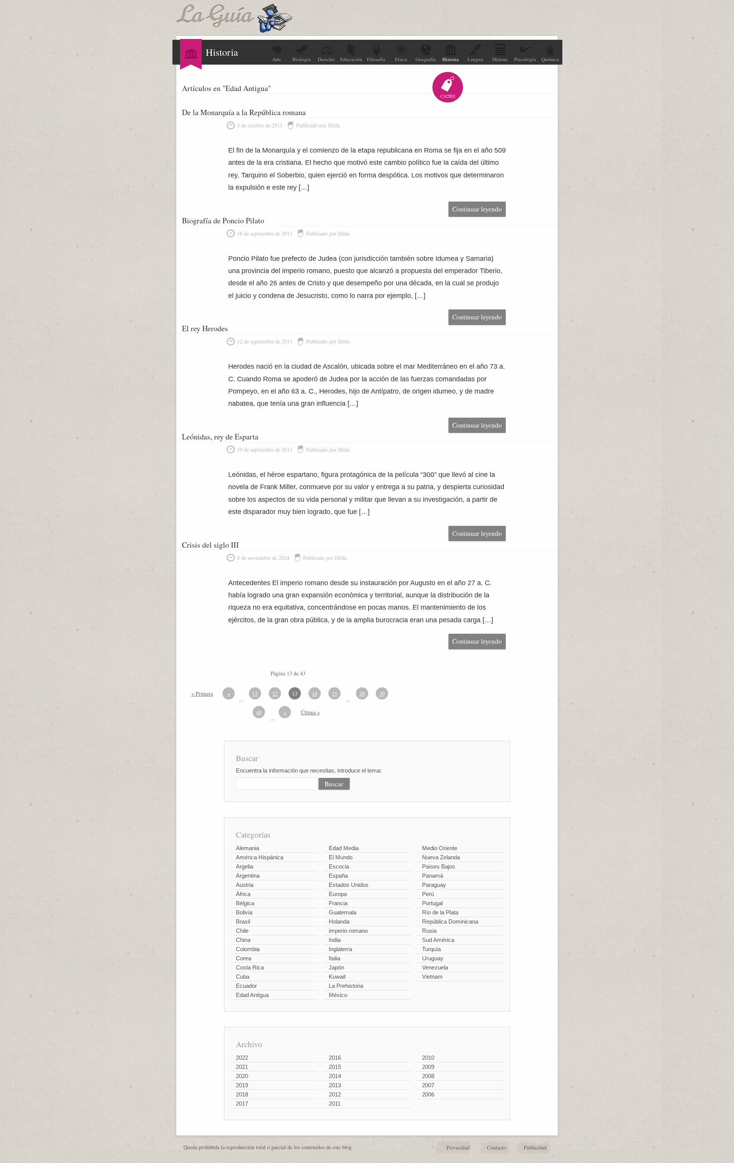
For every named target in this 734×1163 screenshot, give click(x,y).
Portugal (432, 903)
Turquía (431, 949)
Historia (450, 59)
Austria (244, 885)
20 (362, 693)
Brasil (243, 921)
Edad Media (344, 848)
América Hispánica (259, 857)
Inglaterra (340, 949)
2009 (428, 1067)
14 (314, 693)
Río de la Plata (440, 912)
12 (275, 693)
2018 (242, 1094)
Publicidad (535, 1147)
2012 (335, 1094)
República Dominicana (450, 921)
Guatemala (342, 912)
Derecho (326, 59)
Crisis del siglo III (210, 545)
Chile (242, 930)
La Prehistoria (346, 985)
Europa (338, 894)
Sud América (438, 940)
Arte (276, 59)
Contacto (496, 1147)
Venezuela (435, 967)
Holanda (339, 921)
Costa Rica (250, 967)
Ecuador (246, 985)
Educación (351, 59)
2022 (242, 1057)
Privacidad (458, 1147)
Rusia (429, 930)
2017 (242, 1103)
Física (401, 59)
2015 (335, 1067)
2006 (428, 1094)
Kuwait (337, 976)
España (338, 875)
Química (550, 59)
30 (382, 693)
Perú (428, 894)
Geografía (426, 59)
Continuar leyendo (477, 209)
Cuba (242, 976)
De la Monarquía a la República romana (244, 112)
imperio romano (348, 930)
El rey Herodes (205, 328)
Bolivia (244, 912)
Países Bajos (438, 866)
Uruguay (432, 958)
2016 (335, 1057)
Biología (301, 59)
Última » (310, 712)
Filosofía (376, 59)
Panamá (432, 875)
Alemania (247, 848)
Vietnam (432, 976)
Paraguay (434, 885)
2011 (335, 1103)
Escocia (339, 866)
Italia (334, 958)
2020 (242, 1076)
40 (258, 712)
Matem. (500, 59)
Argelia (244, 866)
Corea (243, 958)
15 (334, 693)
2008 (428, 1076)
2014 (335, 1076)
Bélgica (245, 903)
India (335, 940)
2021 (242, 1067)
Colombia (248, 949)
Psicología (525, 59)
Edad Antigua (252, 995)
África (243, 894)
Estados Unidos (349, 885)
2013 (335, 1085)
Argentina (248, 875)
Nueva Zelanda (441, 857)
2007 (428, 1085)
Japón (336, 967)
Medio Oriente (439, 848)
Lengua (475, 59)
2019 (242, 1085)
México (338, 995)
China (243, 940)
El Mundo (340, 857)
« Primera (202, 693)
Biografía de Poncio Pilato (223, 220)
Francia (338, 903)
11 (255, 693)
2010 (428, 1057)
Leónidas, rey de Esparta (220, 436)
